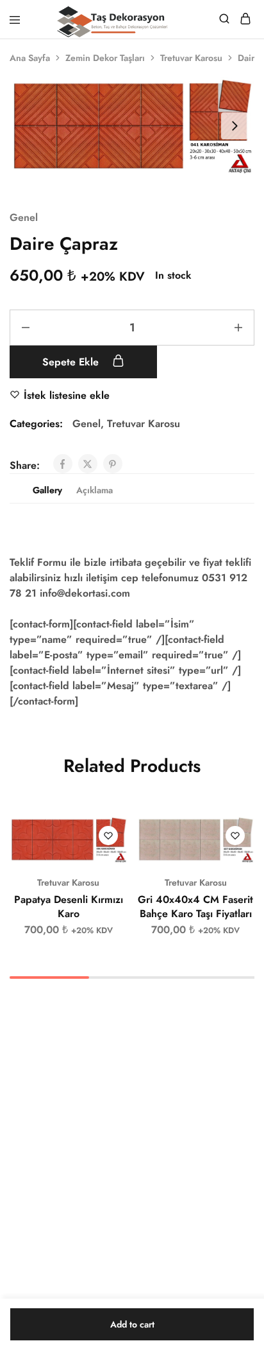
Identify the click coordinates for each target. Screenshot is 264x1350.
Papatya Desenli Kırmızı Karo (68, 906)
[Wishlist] (108, 835)
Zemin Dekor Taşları (105, 57)
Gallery (47, 490)
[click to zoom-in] (132, 126)
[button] (118, 831)
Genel (24, 217)
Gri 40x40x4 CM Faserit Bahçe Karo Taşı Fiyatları (195, 906)
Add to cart (132, 1324)
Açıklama (94, 490)
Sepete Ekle (72, 362)
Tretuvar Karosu (191, 57)
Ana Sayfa (30, 57)
